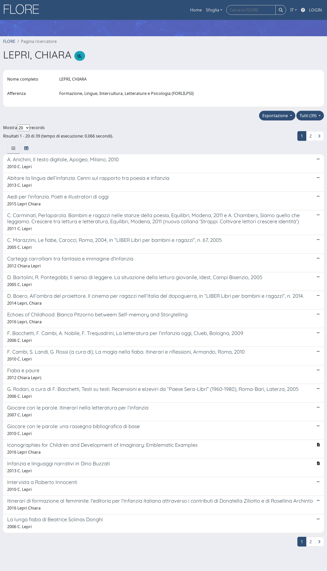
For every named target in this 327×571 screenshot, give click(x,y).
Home (196, 10)
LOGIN (315, 10)
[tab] (13, 148)
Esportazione (275, 115)
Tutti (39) (309, 115)
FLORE (9, 41)
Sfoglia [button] (212, 10)
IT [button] (292, 10)
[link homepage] (23, 10)
